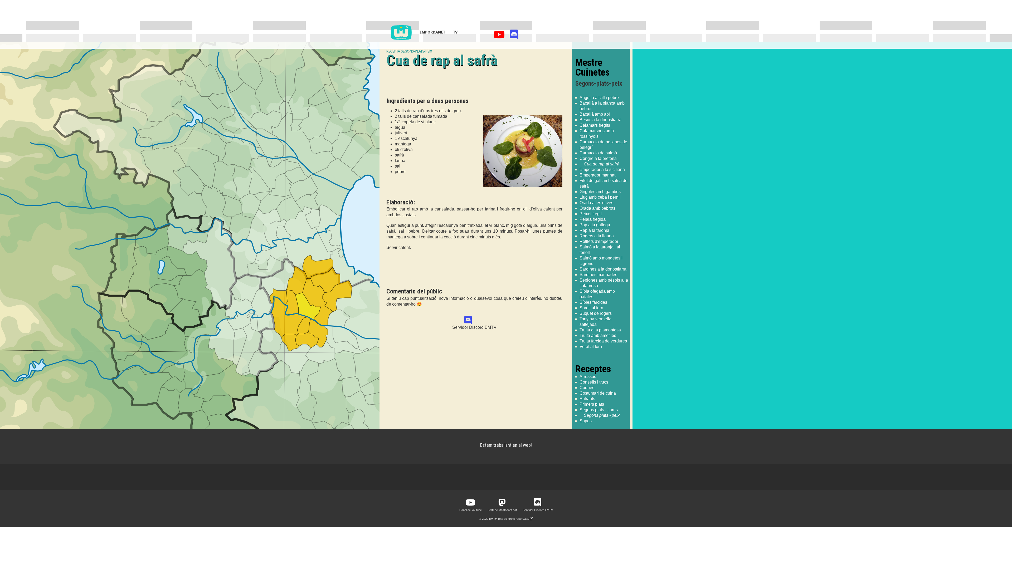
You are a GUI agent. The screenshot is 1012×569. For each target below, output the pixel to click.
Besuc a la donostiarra (600, 119)
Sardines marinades (598, 274)
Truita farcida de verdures (603, 341)
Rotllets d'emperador (599, 241)
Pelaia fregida (593, 219)
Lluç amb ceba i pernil (600, 197)
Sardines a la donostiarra (603, 269)
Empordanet (432, 32)
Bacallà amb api (595, 114)
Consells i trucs (594, 382)
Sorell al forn (591, 308)
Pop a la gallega (595, 225)
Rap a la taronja (594, 230)
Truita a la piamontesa (600, 330)
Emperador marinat (597, 175)
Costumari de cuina (598, 393)
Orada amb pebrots (597, 208)
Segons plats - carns (599, 410)
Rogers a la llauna (597, 236)
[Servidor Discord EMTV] (514, 36)
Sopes (586, 421)
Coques (587, 387)
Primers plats (592, 404)
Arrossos (588, 376)
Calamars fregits (595, 125)
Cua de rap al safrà (601, 164)
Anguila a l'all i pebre (599, 97)
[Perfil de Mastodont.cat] (502, 502)
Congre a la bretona (598, 158)
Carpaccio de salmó (598, 153)
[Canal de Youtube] (500, 36)
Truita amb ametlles (598, 335)
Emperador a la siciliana (602, 169)
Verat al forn (591, 346)
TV (455, 32)
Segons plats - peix (602, 415)
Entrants (587, 398)
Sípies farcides (593, 302)
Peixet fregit (591, 214)
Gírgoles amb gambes (600, 191)
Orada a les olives (596, 202)
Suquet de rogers (596, 313)
